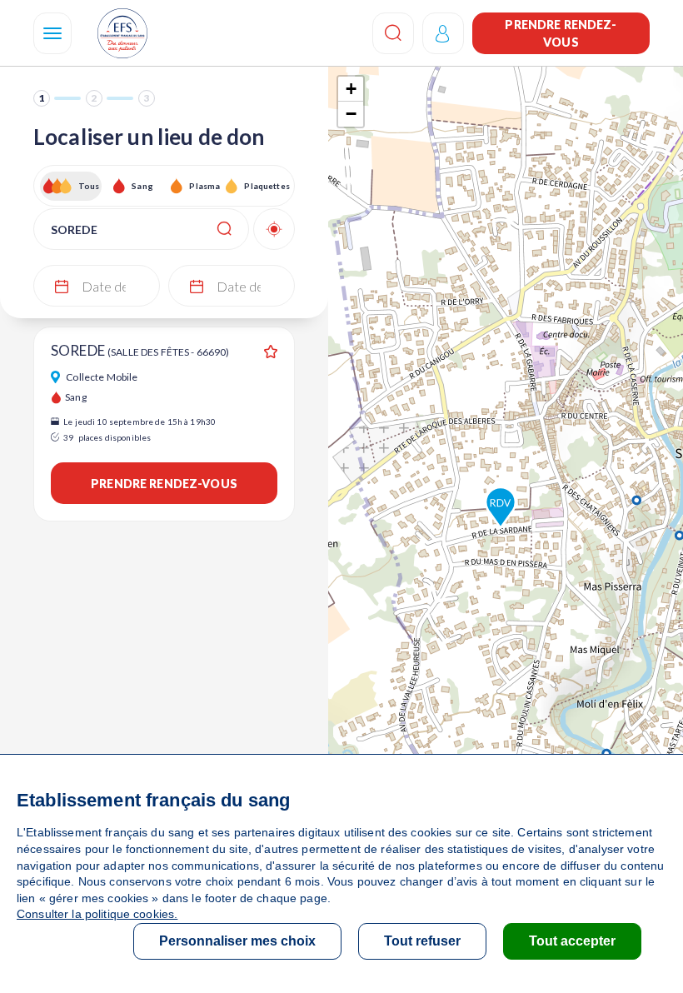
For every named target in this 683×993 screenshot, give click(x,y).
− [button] (351, 113)
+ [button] (351, 88)
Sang (142, 186)
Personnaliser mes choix (237, 941)
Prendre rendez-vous (560, 33)
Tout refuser (422, 941)
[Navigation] (52, 33)
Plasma (204, 186)
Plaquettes (266, 186)
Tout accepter (572, 941)
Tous (89, 186)
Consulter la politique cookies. (97, 914)
